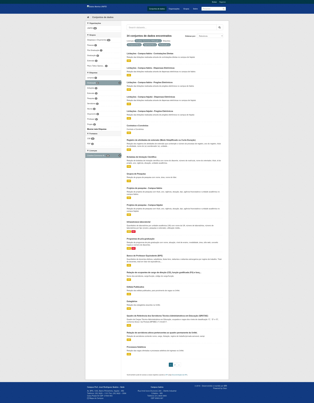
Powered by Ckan (220, 388)
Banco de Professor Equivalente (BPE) (145, 255)
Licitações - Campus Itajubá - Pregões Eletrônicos (150, 111)
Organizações (174, 8)
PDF (133, 231)
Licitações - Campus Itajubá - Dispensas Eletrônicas (151, 96)
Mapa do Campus (96, 398)
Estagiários (132, 301)
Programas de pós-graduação (141, 238)
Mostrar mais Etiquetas (96, 129)
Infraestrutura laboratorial (138, 221)
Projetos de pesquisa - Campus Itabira (144, 188)
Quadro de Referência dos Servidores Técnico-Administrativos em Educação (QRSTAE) (167, 315)
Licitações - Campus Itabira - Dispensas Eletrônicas (151, 67)
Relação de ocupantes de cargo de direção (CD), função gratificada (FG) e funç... (164, 272)
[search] (219, 27)
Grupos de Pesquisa (136, 173)
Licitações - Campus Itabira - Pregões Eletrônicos (150, 82)
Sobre (195, 8)
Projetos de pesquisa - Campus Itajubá (145, 205)
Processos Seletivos (136, 346)
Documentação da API (179, 375)
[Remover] (160, 41)
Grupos (186, 8)
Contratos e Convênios (137, 125)
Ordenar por (190, 36)
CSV (128, 61)
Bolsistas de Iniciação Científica (141, 156)
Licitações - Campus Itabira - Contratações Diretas (150, 53)
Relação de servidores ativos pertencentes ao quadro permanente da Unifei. (162, 332)
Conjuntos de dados (157, 8)
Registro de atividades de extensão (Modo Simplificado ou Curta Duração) (161, 140)
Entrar (214, 2)
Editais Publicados (135, 286)
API (166, 375)
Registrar (222, 2)
